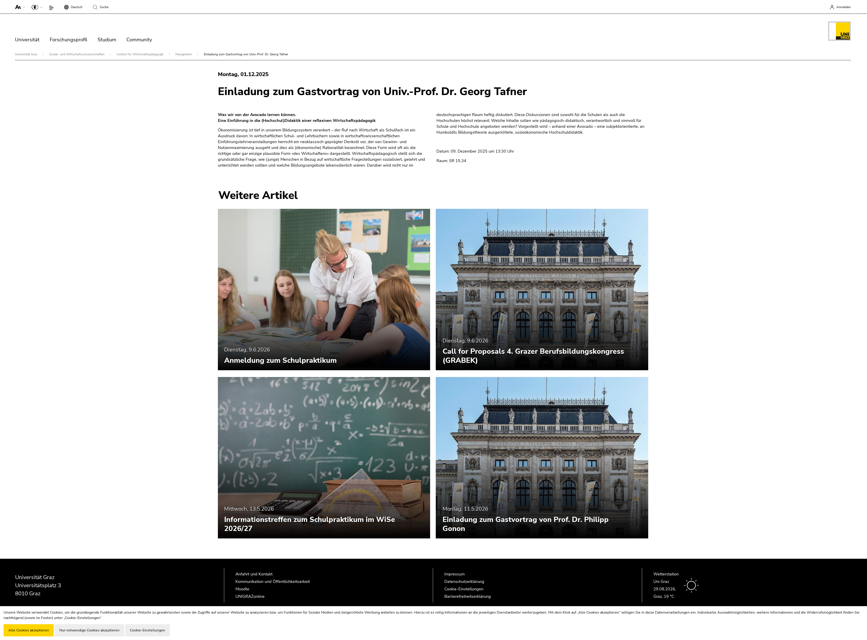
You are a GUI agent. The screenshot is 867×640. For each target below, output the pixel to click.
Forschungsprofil (68, 39)
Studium (107, 39)
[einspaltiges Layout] (52, 7)
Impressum (454, 574)
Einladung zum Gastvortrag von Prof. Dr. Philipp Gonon (526, 524)
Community (139, 39)
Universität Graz (26, 54)
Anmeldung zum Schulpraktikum (280, 360)
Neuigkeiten (184, 54)
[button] (19, 7)
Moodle (242, 589)
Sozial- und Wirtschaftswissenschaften (77, 54)
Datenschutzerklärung (464, 581)
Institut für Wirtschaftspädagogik (140, 54)
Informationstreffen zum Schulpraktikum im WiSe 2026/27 (309, 524)
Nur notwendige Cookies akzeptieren (89, 630)
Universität (27, 39)
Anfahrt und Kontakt (254, 574)
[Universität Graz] (839, 31)
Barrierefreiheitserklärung (467, 596)
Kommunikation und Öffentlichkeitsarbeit (272, 581)
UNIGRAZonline (250, 596)
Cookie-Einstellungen (463, 589)
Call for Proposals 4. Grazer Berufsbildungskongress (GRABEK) (533, 356)
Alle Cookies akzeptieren (28, 630)
